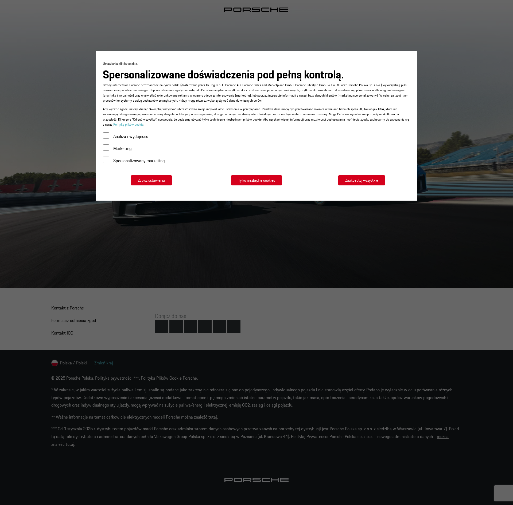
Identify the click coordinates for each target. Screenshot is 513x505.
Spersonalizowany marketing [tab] (139, 160)
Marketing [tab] (122, 148)
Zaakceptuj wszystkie (361, 180)
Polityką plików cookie (128, 124)
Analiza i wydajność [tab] (130, 136)
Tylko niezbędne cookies (256, 180)
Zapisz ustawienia (151, 180)
